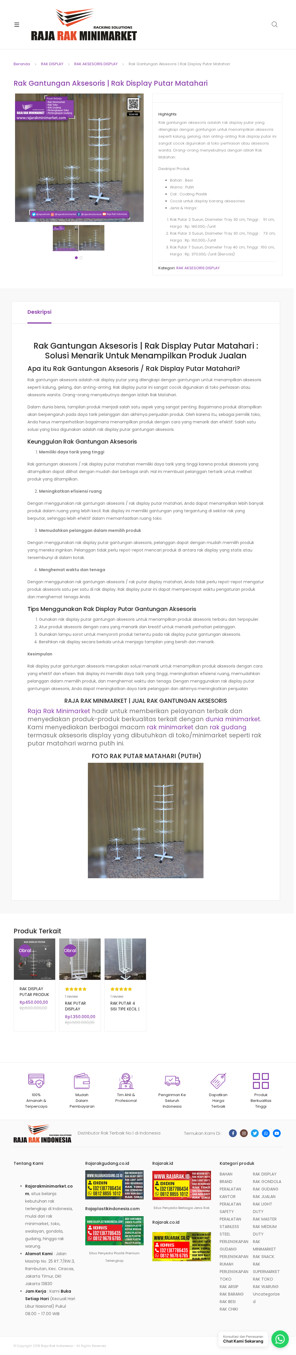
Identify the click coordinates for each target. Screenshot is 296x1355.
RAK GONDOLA (267, 1181)
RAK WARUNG (266, 1286)
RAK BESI (228, 1301)
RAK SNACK (263, 1256)
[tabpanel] (66, 238)
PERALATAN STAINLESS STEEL (230, 1226)
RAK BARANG (232, 1294)
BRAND (226, 1181)
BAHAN (226, 1174)
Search (275, 24)
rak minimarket (170, 727)
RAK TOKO (263, 1279)
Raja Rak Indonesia (57, 1345)
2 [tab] (80, 257)
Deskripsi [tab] (39, 311)
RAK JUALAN (264, 1196)
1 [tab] (76, 257)
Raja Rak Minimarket (58, 711)
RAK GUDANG (265, 1189)
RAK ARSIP (229, 1286)
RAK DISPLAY (52, 64)
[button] (140, 97)
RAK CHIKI (229, 1309)
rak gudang (228, 727)
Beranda (22, 64)
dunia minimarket (233, 719)
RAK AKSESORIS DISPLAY (96, 64)
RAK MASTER (265, 1219)
